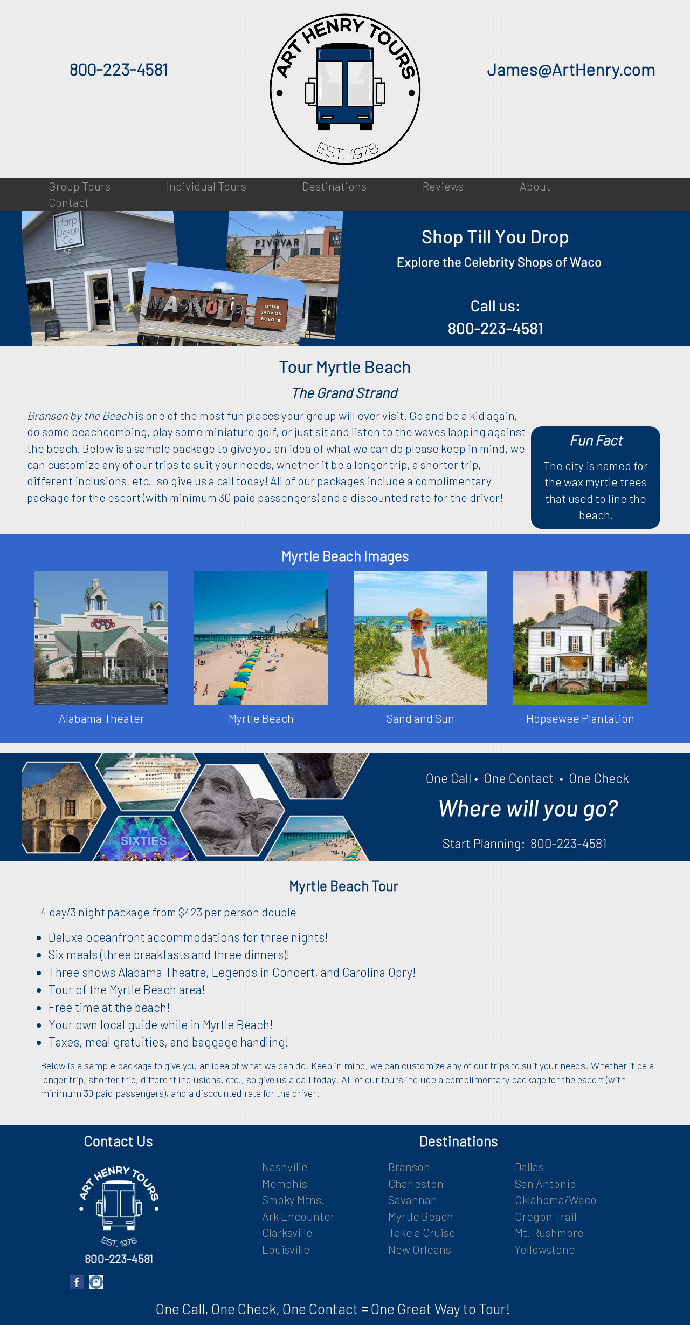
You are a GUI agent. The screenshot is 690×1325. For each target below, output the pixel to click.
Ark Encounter (298, 1216)
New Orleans (419, 1249)
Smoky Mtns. (293, 1199)
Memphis (284, 1183)
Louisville (286, 1249)
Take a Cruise (422, 1232)
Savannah (412, 1199)
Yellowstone (545, 1249)
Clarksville (287, 1232)
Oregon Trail (546, 1216)
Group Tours (80, 186)
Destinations (334, 186)
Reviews (443, 186)
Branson (409, 1166)
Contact (69, 202)
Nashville (285, 1166)
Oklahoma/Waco (556, 1199)
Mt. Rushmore (549, 1232)
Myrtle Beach (420, 1216)
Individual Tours (206, 186)
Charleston (416, 1183)
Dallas (529, 1166)
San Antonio (545, 1183)
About (535, 186)
